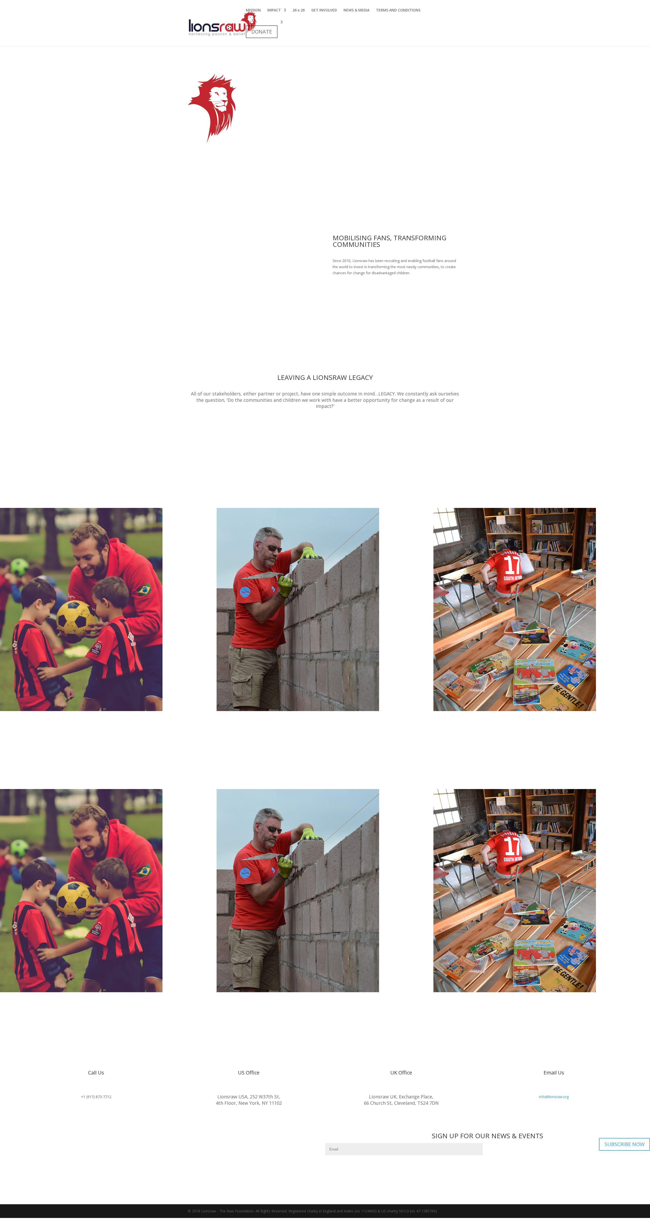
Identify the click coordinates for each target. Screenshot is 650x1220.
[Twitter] (173, 1136)
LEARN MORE (325, 423)
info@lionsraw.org (554, 1096)
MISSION (253, 10)
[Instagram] (162, 1136)
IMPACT (274, 10)
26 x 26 (298, 10)
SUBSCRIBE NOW (624, 1144)
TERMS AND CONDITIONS (398, 10)
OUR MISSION (354, 289)
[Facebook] (152, 1136)
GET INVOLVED (324, 10)
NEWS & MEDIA (356, 10)
